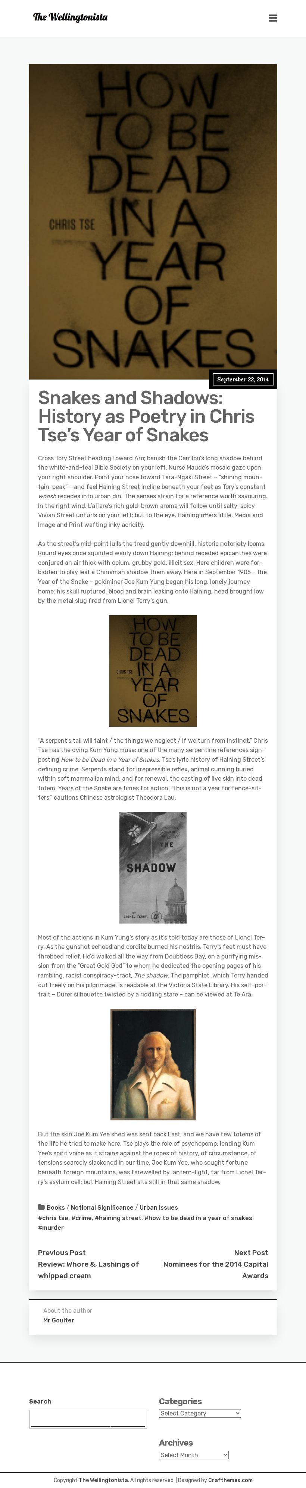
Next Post (251, 1252)
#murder (51, 1227)
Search (40, 1401)
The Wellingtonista (103, 1480)
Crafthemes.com (230, 1480)
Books (56, 1207)
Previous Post (62, 1252)
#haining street (118, 1218)
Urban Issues (159, 1207)
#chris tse (53, 1218)
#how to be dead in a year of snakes (198, 1218)
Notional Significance (102, 1207)
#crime (81, 1218)
